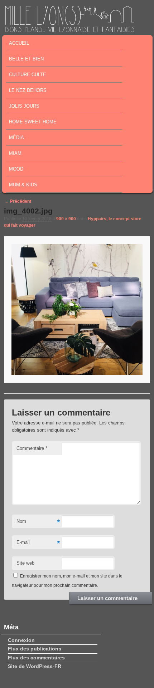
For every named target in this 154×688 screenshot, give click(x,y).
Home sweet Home (33, 121)
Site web (25, 563)
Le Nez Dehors (28, 90)
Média (16, 137)
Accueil (19, 43)
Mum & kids (23, 184)
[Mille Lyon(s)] (69, 30)
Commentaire (31, 448)
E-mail (38, 543)
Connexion (21, 640)
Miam (15, 153)
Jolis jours (24, 106)
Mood (16, 169)
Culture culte (27, 74)
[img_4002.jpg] (77, 309)
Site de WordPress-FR (34, 666)
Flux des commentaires (36, 657)
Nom (38, 522)
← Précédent (18, 201)
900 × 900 (66, 218)
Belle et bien (26, 59)
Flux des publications (34, 649)
